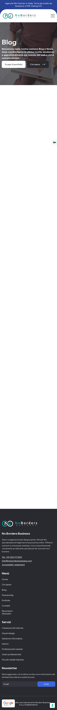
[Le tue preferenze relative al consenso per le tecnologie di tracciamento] (52, 705)
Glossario (6, 613)
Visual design (8, 633)
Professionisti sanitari (12, 649)
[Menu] (53, 16)
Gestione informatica (12, 638)
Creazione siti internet (12, 628)
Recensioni (7, 611)
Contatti (6, 605)
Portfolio (6, 600)
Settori (5, 643)
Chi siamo (6, 584)
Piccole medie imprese (13, 659)
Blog (4, 590)
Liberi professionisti (11, 654)
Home (5, 579)
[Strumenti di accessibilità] (54, 142)
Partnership (8, 595)
